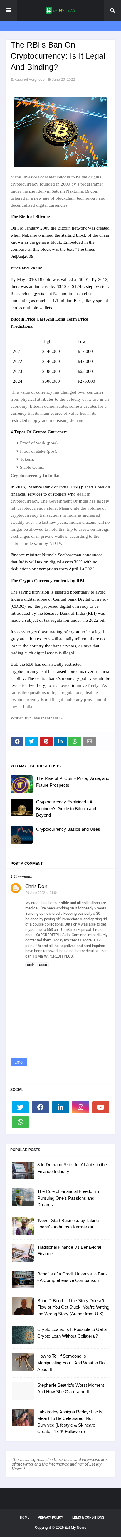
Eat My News (75, 1527)
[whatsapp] (20, 1122)
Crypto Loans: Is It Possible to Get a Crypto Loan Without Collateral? (72, 1333)
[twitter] (20, 1107)
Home (24, 1517)
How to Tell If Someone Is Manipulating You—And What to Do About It (71, 1363)
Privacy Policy (50, 1517)
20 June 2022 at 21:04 (42, 893)
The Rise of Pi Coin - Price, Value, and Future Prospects (72, 782)
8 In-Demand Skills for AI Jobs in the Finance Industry (72, 1168)
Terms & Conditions (87, 1517)
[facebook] (40, 1107)
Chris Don (36, 886)
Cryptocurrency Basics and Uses (68, 829)
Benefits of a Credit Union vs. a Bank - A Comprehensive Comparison (72, 1277)
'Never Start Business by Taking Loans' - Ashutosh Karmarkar (68, 1224)
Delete (43, 964)
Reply (30, 964)
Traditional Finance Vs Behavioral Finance (69, 1250)
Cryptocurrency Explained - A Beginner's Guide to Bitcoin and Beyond (66, 808)
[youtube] (100, 1107)
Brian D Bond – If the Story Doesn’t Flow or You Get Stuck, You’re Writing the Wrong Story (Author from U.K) (73, 1307)
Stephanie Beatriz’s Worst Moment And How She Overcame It (70, 1388)
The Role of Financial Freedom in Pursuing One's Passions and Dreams (68, 1198)
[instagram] (80, 1107)
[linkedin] (60, 1107)
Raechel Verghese (29, 79)
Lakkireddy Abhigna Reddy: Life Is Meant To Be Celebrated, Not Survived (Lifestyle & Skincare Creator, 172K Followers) (69, 1421)
